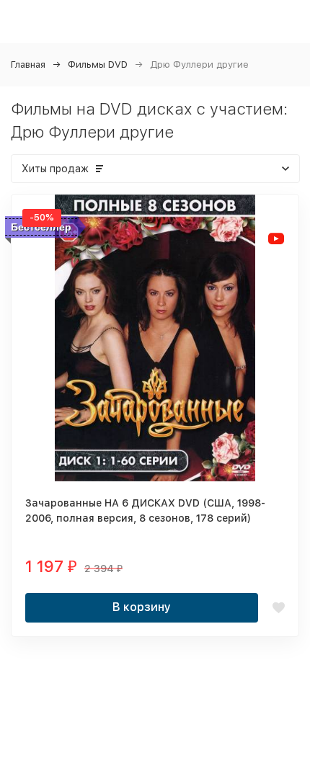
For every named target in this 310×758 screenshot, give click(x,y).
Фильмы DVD (98, 64)
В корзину (141, 607)
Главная (28, 64)
